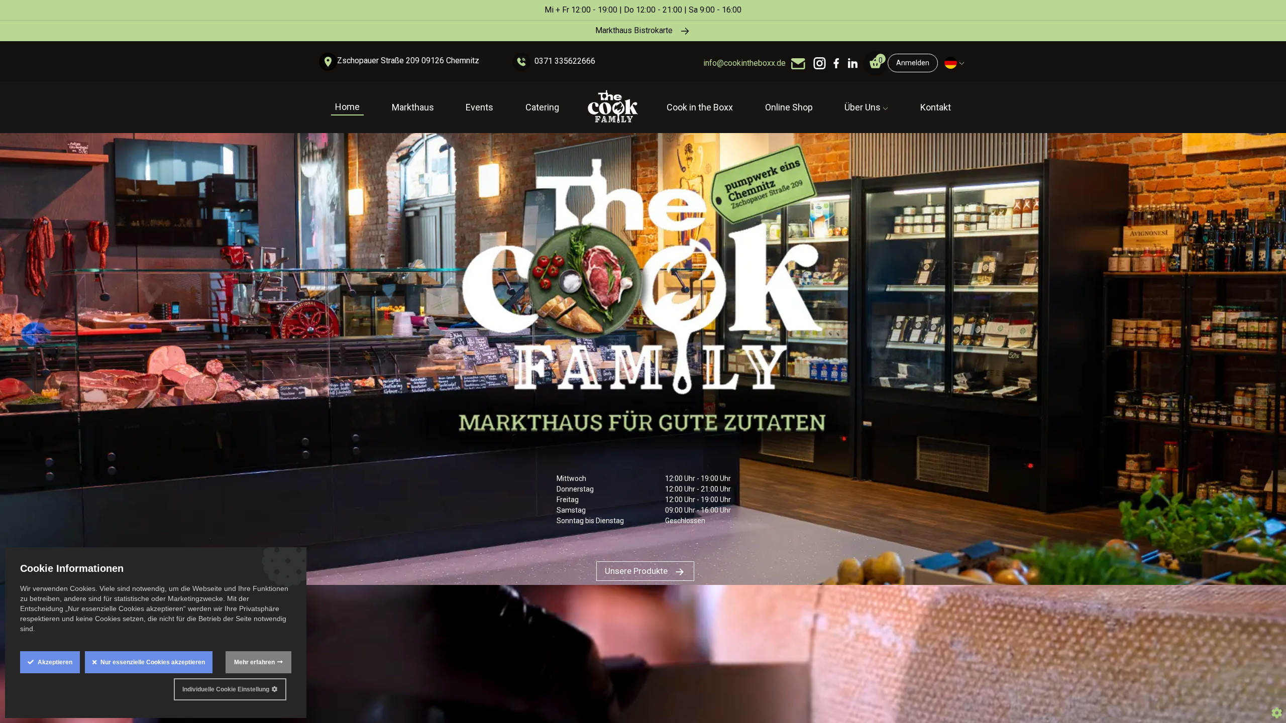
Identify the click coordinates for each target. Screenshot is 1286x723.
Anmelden (912, 63)
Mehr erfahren (254, 662)
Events (479, 107)
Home (347, 106)
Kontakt (935, 107)
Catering (542, 107)
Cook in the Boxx (700, 107)
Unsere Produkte (637, 571)
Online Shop (789, 107)
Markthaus (413, 107)
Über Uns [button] (863, 107)
